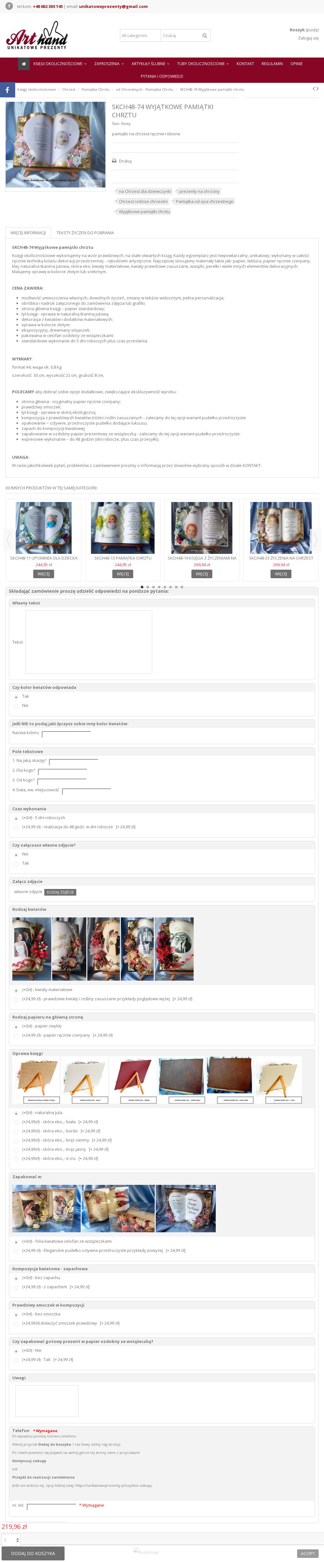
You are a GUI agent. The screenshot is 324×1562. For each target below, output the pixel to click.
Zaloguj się (308, 38)
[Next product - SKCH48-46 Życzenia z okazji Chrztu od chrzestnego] (317, 88)
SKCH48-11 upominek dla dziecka (44, 558)
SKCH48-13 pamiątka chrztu (123, 558)
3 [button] (153, 587)
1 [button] (142, 587)
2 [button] (147, 587)
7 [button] (176, 587)
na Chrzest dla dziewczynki (145, 191)
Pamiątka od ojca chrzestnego (205, 201)
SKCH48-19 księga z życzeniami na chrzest (202, 560)
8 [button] (182, 587)
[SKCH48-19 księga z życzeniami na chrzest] (201, 528)
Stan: (116, 123)
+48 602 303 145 (48, 6)
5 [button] (165, 587)
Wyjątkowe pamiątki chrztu (144, 211)
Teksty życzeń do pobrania (85, 233)
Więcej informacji (28, 233)
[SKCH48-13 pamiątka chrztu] (122, 528)
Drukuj (125, 161)
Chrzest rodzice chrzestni (143, 201)
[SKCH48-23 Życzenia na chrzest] (280, 528)
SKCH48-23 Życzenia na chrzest (281, 558)
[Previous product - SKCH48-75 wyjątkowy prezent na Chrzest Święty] (314, 88)
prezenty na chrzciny (199, 191)
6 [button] (170, 587)
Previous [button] (8, 540)
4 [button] (159, 587)
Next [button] (315, 540)
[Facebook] (9, 6)
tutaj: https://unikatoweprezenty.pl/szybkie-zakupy (109, 1485)
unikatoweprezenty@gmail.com (113, 6)
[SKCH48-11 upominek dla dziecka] (43, 528)
